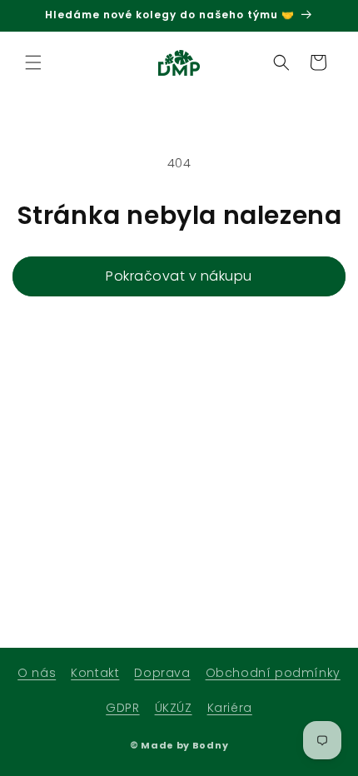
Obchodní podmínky (273, 672)
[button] (33, 62)
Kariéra (229, 707)
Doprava (162, 672)
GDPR (122, 707)
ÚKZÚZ (173, 707)
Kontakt (95, 672)
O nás (36, 672)
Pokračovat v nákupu (179, 276)
